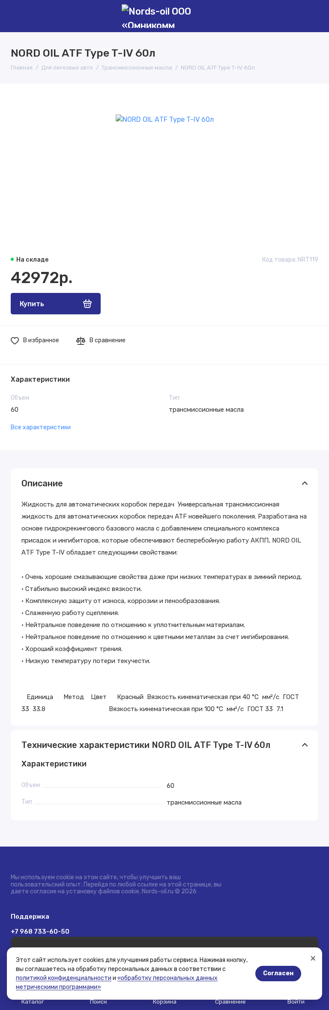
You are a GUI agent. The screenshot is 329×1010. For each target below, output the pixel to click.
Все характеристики (41, 427)
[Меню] (16, 16)
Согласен (278, 973)
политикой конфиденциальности (63, 978)
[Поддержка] (313, 16)
